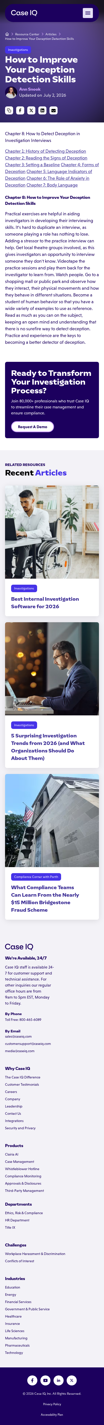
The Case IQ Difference (22, 1077)
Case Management (19, 1162)
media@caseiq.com (20, 1051)
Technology (14, 1353)
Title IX (10, 1227)
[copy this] (9, 110)
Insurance (12, 1324)
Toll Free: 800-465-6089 (23, 1020)
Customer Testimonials (22, 1084)
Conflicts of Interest (19, 1261)
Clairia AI (11, 1154)
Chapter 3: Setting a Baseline (32, 164)
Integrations (14, 1121)
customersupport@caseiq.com (28, 1044)
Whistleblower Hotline (22, 1169)
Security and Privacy (20, 1128)
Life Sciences (14, 1331)
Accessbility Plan (52, 1414)
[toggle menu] (88, 13)
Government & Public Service (27, 1309)
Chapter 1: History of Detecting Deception (45, 151)
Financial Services (18, 1302)
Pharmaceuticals (17, 1345)
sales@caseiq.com (18, 1036)
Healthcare (13, 1316)
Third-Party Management (24, 1191)
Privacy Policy (52, 1404)
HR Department (17, 1220)
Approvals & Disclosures (23, 1183)
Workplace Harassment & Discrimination (35, 1254)
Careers (11, 1092)
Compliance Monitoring (23, 1176)
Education (12, 1287)
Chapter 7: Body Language (52, 185)
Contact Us (13, 1114)
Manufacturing (16, 1338)
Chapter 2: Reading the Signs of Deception (46, 158)
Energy (10, 1295)
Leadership (13, 1106)
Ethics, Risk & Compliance (24, 1213)
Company (12, 1099)
